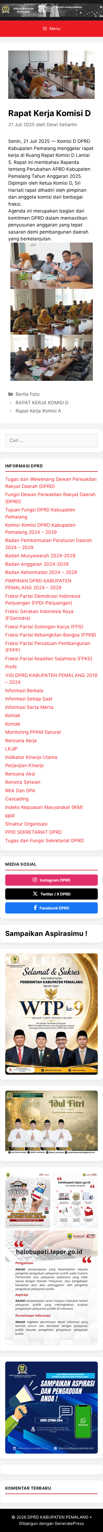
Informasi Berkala (24, 690)
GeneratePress (69, 1523)
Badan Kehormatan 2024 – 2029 (41, 572)
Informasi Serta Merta (29, 707)
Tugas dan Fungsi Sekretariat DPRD (44, 840)
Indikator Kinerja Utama (31, 757)
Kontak (12, 715)
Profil (10, 667)
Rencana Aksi (20, 774)
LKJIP (11, 749)
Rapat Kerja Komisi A (38, 411)
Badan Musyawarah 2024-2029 (40, 555)
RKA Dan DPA (20, 790)
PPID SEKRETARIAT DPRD (33, 832)
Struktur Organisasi (26, 824)
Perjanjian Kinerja (24, 765)
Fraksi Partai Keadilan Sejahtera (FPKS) (48, 658)
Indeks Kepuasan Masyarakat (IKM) (44, 807)
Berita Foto (28, 394)
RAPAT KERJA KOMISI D (42, 402)
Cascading (17, 799)
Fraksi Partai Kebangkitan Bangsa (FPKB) (50, 635)
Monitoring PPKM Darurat (33, 732)
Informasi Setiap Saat (28, 699)
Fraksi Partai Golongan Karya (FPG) (44, 626)
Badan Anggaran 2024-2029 (37, 564)
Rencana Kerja (21, 740)
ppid (10, 815)
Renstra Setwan (22, 782)
